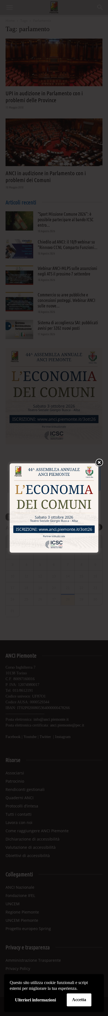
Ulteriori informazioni (35, 1000)
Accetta (79, 999)
